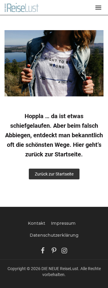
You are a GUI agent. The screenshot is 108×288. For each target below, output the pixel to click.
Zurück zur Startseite (54, 174)
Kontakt (36, 223)
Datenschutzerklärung (54, 235)
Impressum (63, 223)
